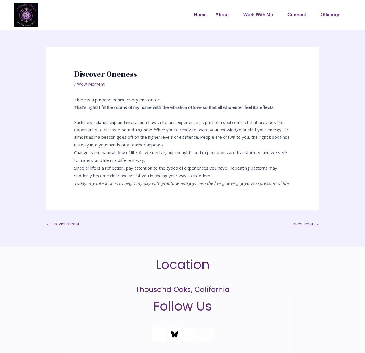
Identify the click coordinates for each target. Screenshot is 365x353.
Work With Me (258, 14)
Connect (296, 14)
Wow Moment (91, 84)
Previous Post (63, 224)
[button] (225, 14)
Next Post (306, 224)
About (222, 14)
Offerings (330, 14)
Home (200, 14)
